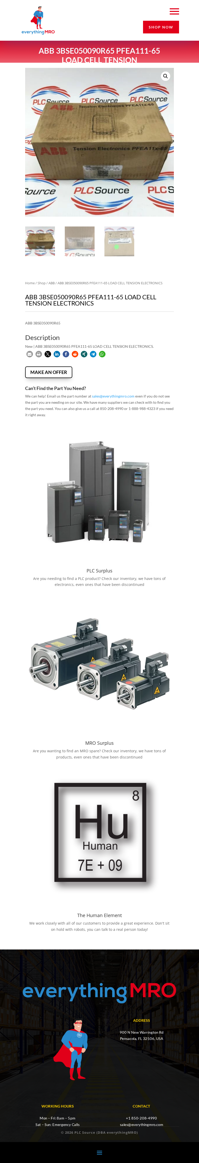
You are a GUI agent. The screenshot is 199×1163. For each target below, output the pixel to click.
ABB (51, 283)
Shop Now (161, 27)
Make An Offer (48, 372)
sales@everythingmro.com (113, 396)
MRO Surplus (99, 743)
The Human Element (99, 915)
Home (30, 283)
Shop (42, 283)
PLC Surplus (99, 571)
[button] (165, 76)
